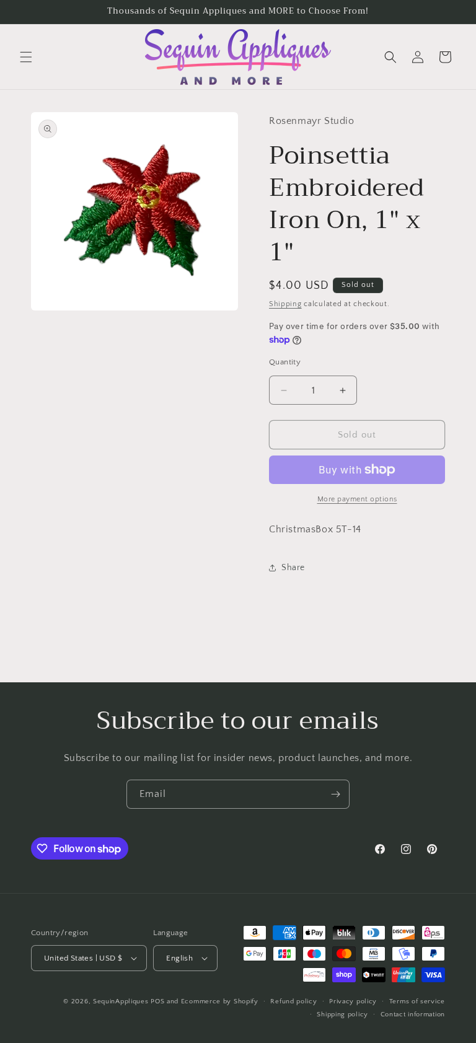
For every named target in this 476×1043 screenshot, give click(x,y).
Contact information (413, 1014)
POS (157, 1001)
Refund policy (293, 1001)
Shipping (285, 304)
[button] (26, 57)
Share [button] (293, 568)
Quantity (285, 362)
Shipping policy (342, 1014)
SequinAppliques (121, 1001)
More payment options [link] (357, 499)
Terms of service (417, 1001)
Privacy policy (353, 1001)
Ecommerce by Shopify (219, 1001)
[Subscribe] (335, 794)
